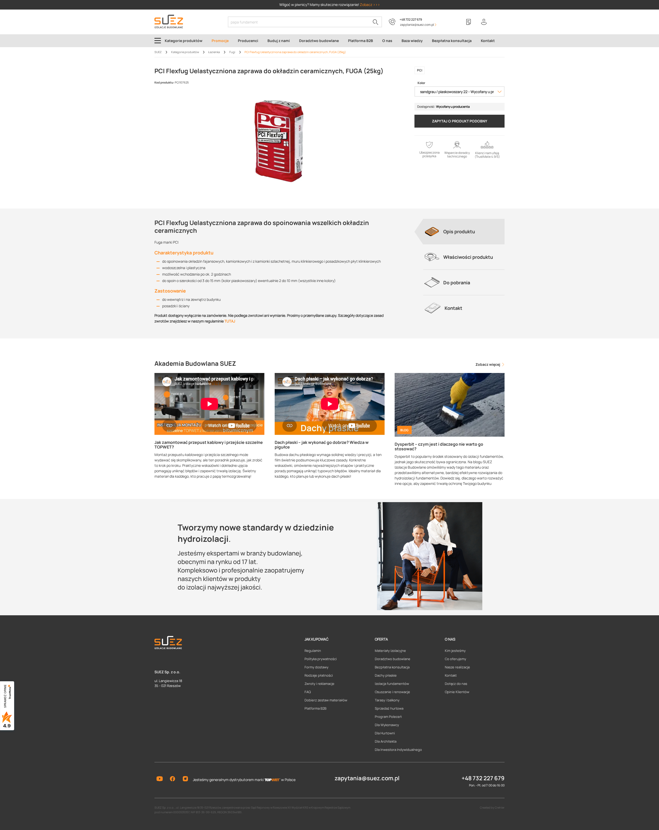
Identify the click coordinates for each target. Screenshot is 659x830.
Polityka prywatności (321, 659)
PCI (419, 70)
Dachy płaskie (386, 675)
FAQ (308, 692)
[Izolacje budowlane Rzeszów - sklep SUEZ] (168, 21)
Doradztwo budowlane (392, 659)
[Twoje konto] (484, 21)
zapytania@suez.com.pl (367, 778)
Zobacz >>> (370, 4)
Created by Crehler (492, 807)
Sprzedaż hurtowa (389, 708)
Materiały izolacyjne (390, 650)
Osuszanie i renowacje (392, 692)
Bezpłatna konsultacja (392, 667)
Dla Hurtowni (385, 733)
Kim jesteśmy (455, 650)
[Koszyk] (499, 21)
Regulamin (313, 650)
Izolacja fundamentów (392, 683)
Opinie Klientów (457, 692)
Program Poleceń (388, 716)
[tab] (464, 231)
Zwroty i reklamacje (319, 683)
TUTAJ (229, 321)
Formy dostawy (316, 667)
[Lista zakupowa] (468, 21)
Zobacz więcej (488, 364)
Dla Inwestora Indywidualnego (398, 749)
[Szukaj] (375, 21)
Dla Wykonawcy (387, 725)
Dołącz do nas (456, 683)
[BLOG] (450, 404)
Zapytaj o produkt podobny (459, 121)
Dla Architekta (385, 741)
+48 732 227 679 (411, 19)
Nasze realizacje (457, 667)
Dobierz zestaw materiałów (326, 700)
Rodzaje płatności (319, 675)
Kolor (421, 83)
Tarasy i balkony (387, 700)
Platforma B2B (315, 708)
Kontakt (451, 675)
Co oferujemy (455, 659)
